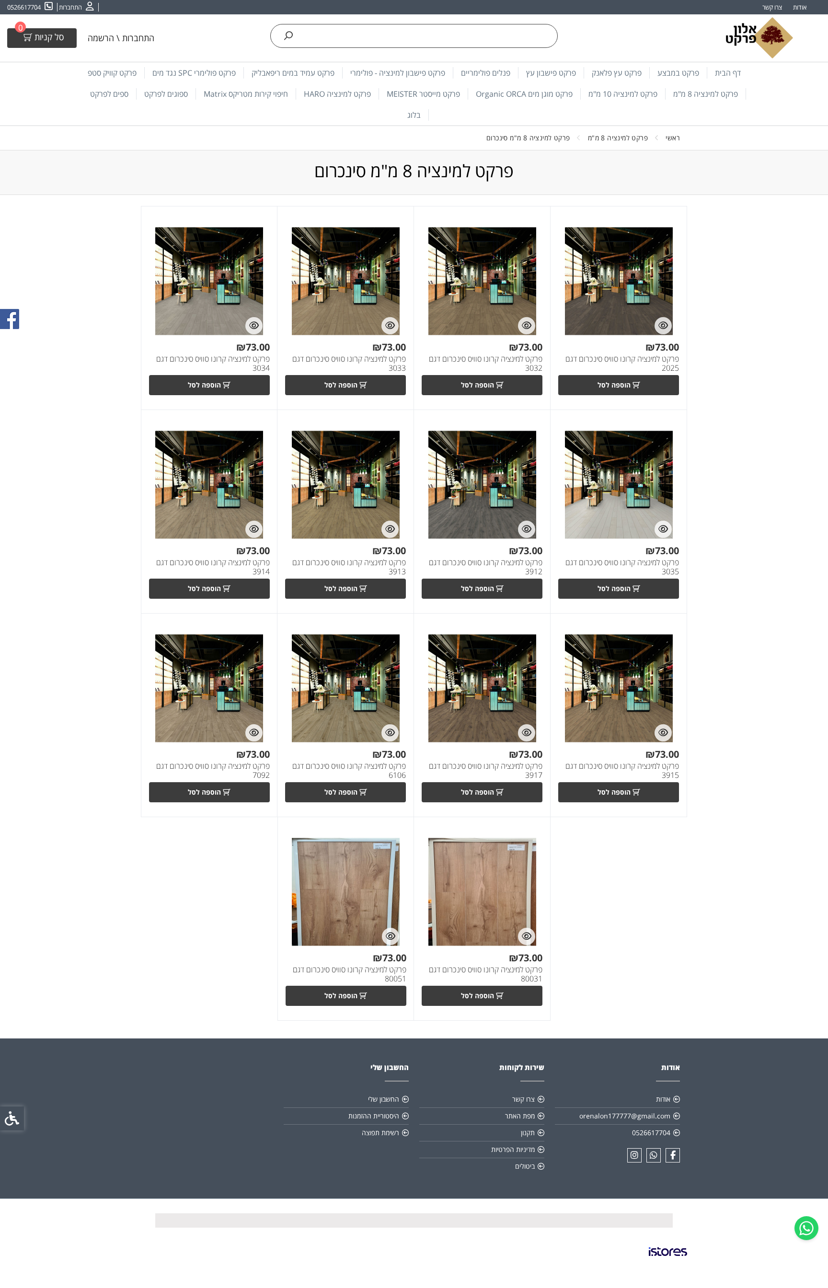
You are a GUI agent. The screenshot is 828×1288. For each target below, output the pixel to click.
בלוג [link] (414, 115)
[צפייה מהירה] (663, 325)
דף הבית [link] (728, 73)
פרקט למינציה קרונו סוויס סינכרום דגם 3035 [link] (622, 567)
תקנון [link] (528, 1132)
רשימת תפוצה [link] (380, 1132)
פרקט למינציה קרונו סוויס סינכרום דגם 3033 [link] (349, 363)
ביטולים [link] (525, 1166)
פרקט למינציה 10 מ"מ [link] (622, 94)
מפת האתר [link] (520, 1115)
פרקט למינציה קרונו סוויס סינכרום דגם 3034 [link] (213, 363)
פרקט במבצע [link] (678, 73)
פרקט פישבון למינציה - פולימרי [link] (397, 73)
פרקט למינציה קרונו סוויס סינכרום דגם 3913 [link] (349, 567)
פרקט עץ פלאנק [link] (617, 73)
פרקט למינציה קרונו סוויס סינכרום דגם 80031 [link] (485, 974)
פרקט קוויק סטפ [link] (112, 73)
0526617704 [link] (651, 1132)
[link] (806, 1228)
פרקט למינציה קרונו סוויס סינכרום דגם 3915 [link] (622, 771)
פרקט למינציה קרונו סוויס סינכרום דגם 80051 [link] (349, 974)
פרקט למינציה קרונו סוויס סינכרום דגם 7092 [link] (213, 771)
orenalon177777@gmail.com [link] (624, 1115)
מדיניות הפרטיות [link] (513, 1149)
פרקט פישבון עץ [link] (551, 73)
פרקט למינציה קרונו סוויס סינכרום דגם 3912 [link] (485, 567)
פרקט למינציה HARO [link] (337, 94)
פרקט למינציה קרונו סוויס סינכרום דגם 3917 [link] (485, 771)
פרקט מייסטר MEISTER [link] (423, 94)
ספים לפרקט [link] (109, 94)
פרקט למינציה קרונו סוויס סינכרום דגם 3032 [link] (485, 363)
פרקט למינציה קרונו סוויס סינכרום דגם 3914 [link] (213, 567)
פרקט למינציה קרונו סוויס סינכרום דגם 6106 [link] (349, 771)
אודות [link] (799, 7)
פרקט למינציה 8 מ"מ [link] (705, 94)
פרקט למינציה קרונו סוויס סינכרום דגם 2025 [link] (622, 363)
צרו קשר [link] (772, 7)
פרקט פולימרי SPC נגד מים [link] (194, 73)
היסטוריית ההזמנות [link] (373, 1115)
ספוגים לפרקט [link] (166, 94)
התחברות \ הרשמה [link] (121, 38)
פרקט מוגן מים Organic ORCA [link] (524, 94)
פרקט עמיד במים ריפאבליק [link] (293, 73)
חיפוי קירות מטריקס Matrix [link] (246, 94)
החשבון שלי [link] (383, 1099)
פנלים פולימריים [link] (485, 73)
